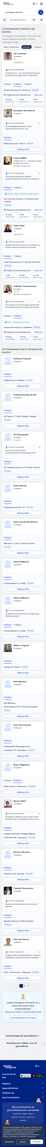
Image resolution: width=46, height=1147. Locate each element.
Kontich (26, 47)
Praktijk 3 (28, 84)
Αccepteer (37, 1142)
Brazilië (23, 1120)
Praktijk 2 (17, 84)
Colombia (14, 1117)
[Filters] (4, 19)
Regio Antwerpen (11, 47)
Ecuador (22, 1117)
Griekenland (17, 1114)
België (25, 1114)
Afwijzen (23, 1142)
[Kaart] (41, 19)
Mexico (30, 1114)
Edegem (38, 47)
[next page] (28, 986)
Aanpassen (9, 1142)
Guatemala (30, 1117)
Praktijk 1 (7, 84)
